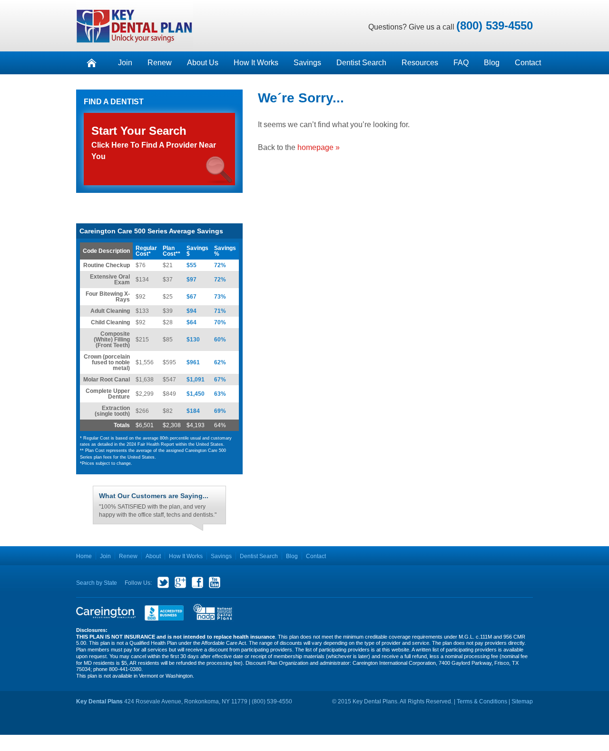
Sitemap (522, 697)
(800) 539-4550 (494, 25)
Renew (159, 63)
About (153, 552)
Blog (492, 63)
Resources (420, 63)
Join (125, 63)
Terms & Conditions (482, 697)
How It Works (256, 63)
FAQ (461, 63)
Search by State (96, 578)
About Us (202, 63)
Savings (307, 63)
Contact (528, 63)
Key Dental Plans (134, 25)
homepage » (318, 147)
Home (84, 552)
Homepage (91, 62)
